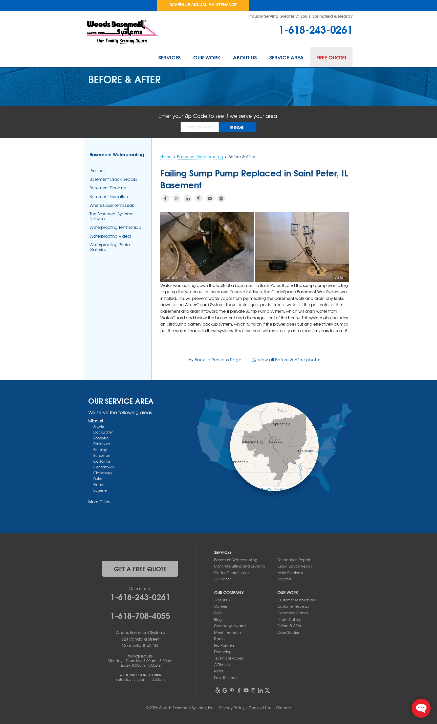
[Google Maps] (225, 690)
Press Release (225, 677)
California (101, 461)
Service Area (286, 57)
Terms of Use (260, 708)
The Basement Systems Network (111, 216)
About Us (245, 57)
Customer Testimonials (296, 599)
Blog (218, 619)
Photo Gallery (289, 619)
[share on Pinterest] (199, 198)
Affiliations (222, 664)
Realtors (284, 578)
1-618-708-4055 (140, 615)
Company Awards (230, 625)
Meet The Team (227, 632)
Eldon (98, 484)
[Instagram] (253, 690)
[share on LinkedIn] (188, 198)
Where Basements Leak (112, 205)
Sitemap (283, 708)
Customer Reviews (293, 606)
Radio (219, 638)
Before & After (289, 625)
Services (169, 57)
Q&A (218, 612)
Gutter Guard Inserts (231, 572)
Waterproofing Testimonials (115, 227)
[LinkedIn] (260, 690)
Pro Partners (224, 645)
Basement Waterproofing (117, 154)
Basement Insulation (109, 196)
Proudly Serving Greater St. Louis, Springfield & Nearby (300, 16)
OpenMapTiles (270, 489)
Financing (222, 651)
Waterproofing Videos (111, 236)
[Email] (210, 198)
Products (98, 170)
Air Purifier (222, 578)
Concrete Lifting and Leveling (239, 566)
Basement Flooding (108, 187)
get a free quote (140, 568)
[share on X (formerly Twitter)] (176, 198)
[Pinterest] (232, 690)
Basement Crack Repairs (113, 179)
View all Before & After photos (288, 359)
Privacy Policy (232, 708)
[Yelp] (218, 690)
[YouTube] (246, 690)
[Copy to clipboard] (221, 198)
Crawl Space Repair (294, 566)
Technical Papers (229, 658)
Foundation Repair (293, 559)
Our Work (206, 57)
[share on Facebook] (165, 198)
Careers (220, 606)
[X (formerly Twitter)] (267, 690)
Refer (218, 670)
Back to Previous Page (217, 359)
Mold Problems (290, 572)
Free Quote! (331, 57)
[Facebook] (239, 690)
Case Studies (288, 632)
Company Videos (292, 612)
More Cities (99, 502)
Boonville (101, 437)
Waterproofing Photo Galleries (110, 247)
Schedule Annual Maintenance (203, 5)
